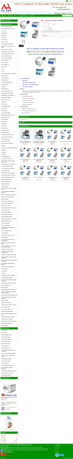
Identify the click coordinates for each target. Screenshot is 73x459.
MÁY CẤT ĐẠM (4, 123)
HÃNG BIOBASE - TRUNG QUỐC (7, 93)
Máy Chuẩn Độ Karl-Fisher (7, 323)
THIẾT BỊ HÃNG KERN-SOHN (6, 179)
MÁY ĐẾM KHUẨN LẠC (5, 132)
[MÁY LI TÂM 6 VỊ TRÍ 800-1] (39, 170)
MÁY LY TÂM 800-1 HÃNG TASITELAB (52, 178)
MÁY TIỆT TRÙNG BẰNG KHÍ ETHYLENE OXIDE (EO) (8, 298)
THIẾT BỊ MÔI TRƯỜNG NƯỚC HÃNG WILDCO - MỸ (8, 161)
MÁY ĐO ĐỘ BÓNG (4, 325)
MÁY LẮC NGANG (4, 41)
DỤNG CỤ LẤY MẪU (4, 199)
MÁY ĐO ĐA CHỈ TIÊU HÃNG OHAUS (7, 266)
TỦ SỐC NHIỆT (4, 271)
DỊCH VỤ (15, 15)
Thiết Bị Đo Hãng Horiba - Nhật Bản (8, 304)
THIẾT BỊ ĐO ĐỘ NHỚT (5, 170)
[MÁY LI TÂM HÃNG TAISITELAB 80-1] (66, 152)
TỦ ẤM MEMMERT (4, 237)
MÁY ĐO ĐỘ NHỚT (4, 62)
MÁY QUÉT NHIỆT (4, 287)
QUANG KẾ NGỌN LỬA (5, 117)
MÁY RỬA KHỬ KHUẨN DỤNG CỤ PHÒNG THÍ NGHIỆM (8, 280)
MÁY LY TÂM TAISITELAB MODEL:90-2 (52, 142)
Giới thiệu (10, 15)
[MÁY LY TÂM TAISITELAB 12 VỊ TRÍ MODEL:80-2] (39, 152)
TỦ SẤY (2, 71)
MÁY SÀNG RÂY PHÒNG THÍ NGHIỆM (8, 275)
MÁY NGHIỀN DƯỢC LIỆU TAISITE (7, 365)
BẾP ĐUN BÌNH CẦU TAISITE (6, 358)
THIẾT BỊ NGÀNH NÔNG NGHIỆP (7, 311)
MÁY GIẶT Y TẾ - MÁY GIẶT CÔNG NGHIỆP (9, 147)
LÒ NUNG (3, 145)
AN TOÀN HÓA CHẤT (5, 77)
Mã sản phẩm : (44, 26)
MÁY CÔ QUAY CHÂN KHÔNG (6, 58)
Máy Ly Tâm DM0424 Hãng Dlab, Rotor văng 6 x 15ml (9, 398)
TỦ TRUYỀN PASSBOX (5, 285)
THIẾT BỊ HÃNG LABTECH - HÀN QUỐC (8, 175)
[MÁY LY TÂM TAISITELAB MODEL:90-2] (52, 134)
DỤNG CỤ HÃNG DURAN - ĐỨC (7, 203)
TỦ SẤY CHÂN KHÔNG (5, 223)
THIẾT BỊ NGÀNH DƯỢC (5, 156)
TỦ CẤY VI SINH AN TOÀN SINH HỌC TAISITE (7, 356)
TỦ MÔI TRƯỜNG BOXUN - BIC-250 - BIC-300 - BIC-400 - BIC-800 (8, 247)
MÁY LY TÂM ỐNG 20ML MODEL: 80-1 (25, 178)
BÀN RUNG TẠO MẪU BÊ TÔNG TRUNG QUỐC (8, 243)
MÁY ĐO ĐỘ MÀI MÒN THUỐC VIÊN (7, 53)
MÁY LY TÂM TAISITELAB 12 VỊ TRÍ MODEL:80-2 (38, 160)
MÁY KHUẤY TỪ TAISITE (5, 361)
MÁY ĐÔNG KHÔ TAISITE (5, 343)
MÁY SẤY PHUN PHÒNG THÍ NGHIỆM (8, 316)
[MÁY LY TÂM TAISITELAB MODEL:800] (66, 170)
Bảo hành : (45, 29)
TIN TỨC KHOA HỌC (24, 15)
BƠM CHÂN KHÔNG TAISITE (6, 334)
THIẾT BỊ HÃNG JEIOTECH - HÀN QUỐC (8, 207)
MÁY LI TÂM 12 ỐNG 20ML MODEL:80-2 (52, 160)
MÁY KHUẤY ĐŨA (4, 128)
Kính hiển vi (57, 448)
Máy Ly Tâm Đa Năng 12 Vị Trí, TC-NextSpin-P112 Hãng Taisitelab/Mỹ (25, 142)
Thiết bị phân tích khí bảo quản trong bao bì (8, 228)
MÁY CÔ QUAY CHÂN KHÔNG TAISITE (8, 353)
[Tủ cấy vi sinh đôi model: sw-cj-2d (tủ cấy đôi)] (3, 410)
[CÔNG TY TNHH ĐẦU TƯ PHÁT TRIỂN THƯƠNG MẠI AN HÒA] (36, 14)
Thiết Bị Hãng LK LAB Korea (7, 319)
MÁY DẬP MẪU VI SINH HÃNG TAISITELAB (9, 370)
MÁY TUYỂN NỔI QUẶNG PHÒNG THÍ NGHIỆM (8, 264)
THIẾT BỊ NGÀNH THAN (5, 183)
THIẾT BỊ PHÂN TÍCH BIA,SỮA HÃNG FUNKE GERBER (8, 240)
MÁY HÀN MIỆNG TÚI (5, 64)
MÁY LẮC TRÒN (4, 39)
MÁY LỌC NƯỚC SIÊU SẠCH (6, 309)
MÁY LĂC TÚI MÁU (4, 300)
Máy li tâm (57, 451)
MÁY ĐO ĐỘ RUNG (4, 119)
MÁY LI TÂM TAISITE (5, 363)
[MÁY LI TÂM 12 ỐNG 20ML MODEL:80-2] (52, 152)
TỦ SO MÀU (3, 154)
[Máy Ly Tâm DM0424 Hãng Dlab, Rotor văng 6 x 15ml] (9, 388)
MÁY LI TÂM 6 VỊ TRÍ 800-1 (39, 177)
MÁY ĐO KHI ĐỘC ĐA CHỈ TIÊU (6, 214)
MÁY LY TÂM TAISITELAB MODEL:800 (66, 178)
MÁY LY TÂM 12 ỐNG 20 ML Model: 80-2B (25, 160)
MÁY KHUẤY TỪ (4, 110)
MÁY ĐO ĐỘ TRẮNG (5, 60)
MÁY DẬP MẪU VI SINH (5, 141)
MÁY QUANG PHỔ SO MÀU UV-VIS (7, 134)
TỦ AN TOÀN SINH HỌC (5, 225)
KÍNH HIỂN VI (3, 37)
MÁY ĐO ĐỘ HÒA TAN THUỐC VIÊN (7, 51)
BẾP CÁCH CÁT (4, 35)
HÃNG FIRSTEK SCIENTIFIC (6, 97)
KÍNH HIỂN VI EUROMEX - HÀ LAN (7, 249)
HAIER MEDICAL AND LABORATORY (7, 95)
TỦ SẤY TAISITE (4, 332)
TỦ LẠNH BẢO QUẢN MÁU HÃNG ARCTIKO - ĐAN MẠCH (9, 261)
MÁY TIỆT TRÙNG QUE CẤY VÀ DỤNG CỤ (8, 321)
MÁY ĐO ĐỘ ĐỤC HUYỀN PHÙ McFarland (9, 295)
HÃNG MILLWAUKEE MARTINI (6, 216)
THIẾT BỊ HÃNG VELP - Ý (5, 210)
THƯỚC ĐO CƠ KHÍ (4, 186)
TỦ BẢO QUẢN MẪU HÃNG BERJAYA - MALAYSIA (8, 192)
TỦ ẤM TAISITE (4, 330)
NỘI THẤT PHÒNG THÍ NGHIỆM (7, 277)
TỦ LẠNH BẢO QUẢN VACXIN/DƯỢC (7, 168)
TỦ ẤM (2, 69)
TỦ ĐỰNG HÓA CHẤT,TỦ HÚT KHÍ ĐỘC (8, 164)
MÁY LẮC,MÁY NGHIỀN (5, 112)
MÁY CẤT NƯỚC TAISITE (5, 337)
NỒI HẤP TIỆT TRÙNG (5, 99)
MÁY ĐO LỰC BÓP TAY (5, 139)
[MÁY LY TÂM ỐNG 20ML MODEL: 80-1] (25, 170)
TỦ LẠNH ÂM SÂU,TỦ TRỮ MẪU (7, 166)
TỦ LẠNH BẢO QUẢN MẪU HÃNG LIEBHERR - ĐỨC (7, 252)
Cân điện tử (57, 447)
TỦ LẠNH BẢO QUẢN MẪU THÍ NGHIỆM (8, 73)
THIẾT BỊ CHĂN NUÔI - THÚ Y (6, 181)
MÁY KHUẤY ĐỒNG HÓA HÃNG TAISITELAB (7, 368)
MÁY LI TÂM (3, 108)
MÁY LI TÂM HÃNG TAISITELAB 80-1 (66, 160)
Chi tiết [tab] (21, 45)
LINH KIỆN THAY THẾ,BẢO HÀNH (7, 201)
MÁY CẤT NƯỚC (4, 75)
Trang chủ (3, 15)
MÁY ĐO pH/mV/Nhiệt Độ (6, 106)
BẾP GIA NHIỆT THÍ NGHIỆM (6, 339)
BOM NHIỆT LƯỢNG (5, 84)
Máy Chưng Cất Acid (5, 307)
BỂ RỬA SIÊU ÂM (4, 80)
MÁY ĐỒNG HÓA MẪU (5, 130)
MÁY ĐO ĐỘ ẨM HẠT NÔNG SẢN (7, 143)
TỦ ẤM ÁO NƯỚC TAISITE (6, 375)
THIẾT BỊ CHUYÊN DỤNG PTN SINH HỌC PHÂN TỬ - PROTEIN (8, 292)
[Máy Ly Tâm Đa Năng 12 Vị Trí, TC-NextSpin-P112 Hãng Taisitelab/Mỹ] (25, 134)
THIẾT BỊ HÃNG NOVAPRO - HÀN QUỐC (8, 194)
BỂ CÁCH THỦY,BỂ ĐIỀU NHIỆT (7, 82)
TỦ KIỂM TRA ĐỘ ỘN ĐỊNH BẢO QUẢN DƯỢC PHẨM (8, 351)
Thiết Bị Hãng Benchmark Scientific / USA (9, 314)
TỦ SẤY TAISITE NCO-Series (6, 26)
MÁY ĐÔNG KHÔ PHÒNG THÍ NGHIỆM (8, 289)
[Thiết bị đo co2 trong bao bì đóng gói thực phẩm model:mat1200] (3, 405)
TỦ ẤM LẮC (3, 273)
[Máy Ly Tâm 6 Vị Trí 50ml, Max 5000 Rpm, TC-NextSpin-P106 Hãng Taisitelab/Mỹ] (39, 134)
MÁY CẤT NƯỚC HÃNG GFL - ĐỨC (7, 235)
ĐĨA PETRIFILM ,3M (4, 88)
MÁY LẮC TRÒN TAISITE (5, 341)
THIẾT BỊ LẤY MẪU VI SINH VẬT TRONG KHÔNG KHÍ (8, 257)
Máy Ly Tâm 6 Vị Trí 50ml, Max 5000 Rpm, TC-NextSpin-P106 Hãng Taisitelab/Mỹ (38, 142)
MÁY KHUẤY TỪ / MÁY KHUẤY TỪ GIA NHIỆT (8, 47)
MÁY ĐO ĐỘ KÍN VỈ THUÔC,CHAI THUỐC (8, 283)
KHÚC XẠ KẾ (3, 152)
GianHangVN (70, 458)
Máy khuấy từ (57, 452)
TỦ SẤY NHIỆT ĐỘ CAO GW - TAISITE (8, 28)
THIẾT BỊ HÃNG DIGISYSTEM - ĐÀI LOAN (8, 218)
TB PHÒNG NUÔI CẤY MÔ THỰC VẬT (8, 177)
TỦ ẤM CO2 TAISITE (5, 345)
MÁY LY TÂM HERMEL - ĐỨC (6, 230)
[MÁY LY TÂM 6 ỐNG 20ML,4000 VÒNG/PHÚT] (29, 29)
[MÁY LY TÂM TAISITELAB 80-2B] (66, 134)
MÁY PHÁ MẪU (4, 121)
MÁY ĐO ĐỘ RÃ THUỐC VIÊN (6, 49)
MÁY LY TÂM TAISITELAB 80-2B (66, 141)
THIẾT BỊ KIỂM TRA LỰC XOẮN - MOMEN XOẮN (8, 189)
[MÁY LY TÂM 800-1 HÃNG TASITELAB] (52, 170)
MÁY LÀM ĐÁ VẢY (4, 268)
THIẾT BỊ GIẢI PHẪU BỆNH (6, 302)
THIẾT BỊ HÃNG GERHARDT (6, 212)
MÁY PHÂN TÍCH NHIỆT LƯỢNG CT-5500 (8, 254)
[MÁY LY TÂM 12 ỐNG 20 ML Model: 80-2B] (25, 152)
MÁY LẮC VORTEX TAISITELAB (7, 373)
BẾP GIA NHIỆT (4, 33)
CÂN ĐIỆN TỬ (3, 86)
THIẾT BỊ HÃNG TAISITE (5, 205)
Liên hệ (32, 15)
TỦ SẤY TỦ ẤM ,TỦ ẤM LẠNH (6, 158)
